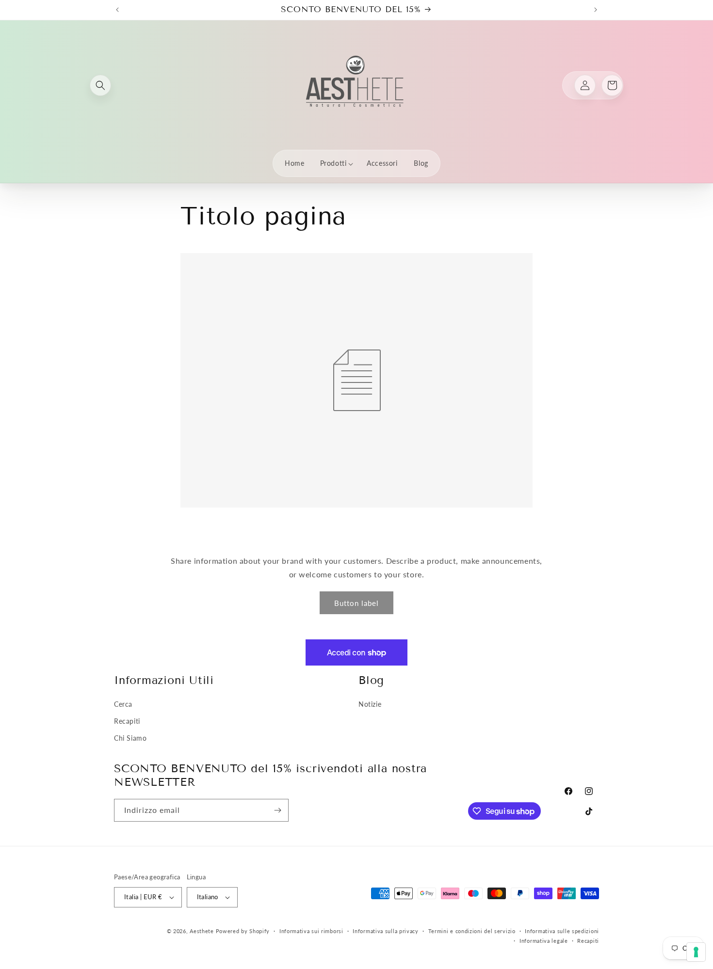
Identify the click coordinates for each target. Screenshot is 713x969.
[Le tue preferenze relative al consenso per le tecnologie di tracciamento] (696, 952)
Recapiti (127, 721)
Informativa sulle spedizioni (562, 931)
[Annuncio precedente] (117, 9)
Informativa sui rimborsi (311, 931)
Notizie (369, 704)
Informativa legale (543, 940)
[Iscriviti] (277, 810)
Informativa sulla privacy (386, 931)
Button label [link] (356, 603)
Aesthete (202, 931)
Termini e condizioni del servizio (472, 931)
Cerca (123, 704)
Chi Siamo (130, 738)
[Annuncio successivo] (595, 9)
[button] (100, 85)
